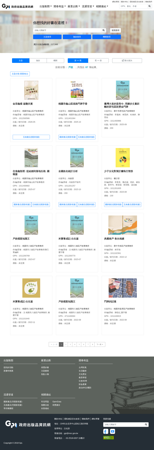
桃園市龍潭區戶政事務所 (124, 309)
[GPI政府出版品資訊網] (17, 6)
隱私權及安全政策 (136, 2)
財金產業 (83, 384)
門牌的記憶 (110, 301)
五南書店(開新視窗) (31, 137)
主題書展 (45, 371)
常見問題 (45, 402)
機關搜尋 (107, 37)
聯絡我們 (148, 2)
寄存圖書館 (8, 408)
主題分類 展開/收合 (20, 74)
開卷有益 (59, 6)
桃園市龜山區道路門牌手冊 (72, 103)
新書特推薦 (8, 371)
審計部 (117, 178)
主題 (21, 61)
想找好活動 (8, 367)
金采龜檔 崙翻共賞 (23, 103)
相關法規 (45, 405)
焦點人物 (45, 374)
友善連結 (45, 408)
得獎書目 (56, 405)
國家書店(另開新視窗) (13, 402)
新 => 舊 (77, 61)
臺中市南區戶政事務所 (123, 246)
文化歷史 (83, 374)
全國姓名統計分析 (68, 171)
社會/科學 (83, 381)
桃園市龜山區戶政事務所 (33, 111)
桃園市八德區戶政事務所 (33, 246)
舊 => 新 (98, 61)
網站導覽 (115, 2)
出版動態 (45, 6)
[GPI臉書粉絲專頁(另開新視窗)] (106, 431)
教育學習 (83, 378)
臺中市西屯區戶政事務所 (124, 111)
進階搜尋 (115, 30)
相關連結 (101, 6)
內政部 (71, 178)
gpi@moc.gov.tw (71, 433)
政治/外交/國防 (85, 388)
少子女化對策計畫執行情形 (118, 171)
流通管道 (87, 6)
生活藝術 (83, 371)
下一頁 (99, 344)
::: (37, 6)
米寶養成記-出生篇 (68, 238)
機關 (55, 61)
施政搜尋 (77, 37)
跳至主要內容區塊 (6, 1)
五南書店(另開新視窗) (13, 405)
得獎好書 (45, 367)
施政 (38, 61)
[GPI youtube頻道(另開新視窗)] (113, 431)
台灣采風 (83, 367)
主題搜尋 (47, 37)
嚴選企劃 (73, 6)
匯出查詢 (128, 61)
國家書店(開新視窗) (67, 137)
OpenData (56, 402)
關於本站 (124, 2)
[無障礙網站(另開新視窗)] (108, 437)
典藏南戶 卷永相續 (114, 238)
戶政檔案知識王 (21, 238)
